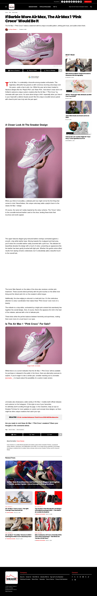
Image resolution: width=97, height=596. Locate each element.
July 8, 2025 (68, 98)
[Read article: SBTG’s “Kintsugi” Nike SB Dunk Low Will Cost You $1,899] (79, 86)
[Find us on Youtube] (72, 1)
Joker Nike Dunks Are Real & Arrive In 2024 (77, 116)
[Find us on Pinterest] (69, 1)
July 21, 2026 (17, 512)
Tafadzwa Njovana (11, 538)
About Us (22, 577)
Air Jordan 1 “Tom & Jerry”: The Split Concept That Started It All (16, 509)
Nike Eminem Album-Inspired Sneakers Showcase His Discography (78, 74)
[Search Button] (91, 6)
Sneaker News (33, 6)
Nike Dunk (69, 91)
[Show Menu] (6, 6)
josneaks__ (9, 378)
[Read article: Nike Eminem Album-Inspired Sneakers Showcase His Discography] (79, 65)
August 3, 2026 (21, 486)
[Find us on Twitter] (64, 1)
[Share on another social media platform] (60, 70)
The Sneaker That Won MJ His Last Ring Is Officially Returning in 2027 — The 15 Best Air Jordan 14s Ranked (48, 510)
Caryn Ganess (13, 29)
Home (6, 12)
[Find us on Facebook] (62, 1)
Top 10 (55, 6)
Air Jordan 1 (10, 479)
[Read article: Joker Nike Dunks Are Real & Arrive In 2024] (79, 107)
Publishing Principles (25, 579)
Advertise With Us (44, 577)
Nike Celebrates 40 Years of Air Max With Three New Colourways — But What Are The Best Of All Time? (48, 536)
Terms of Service (50, 579)
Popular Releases (45, 6)
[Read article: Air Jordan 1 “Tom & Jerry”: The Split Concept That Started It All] (19, 498)
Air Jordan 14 (39, 506)
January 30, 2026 (70, 77)
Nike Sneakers (20, 429)
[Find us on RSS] (74, 1)
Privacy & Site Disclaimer (61, 579)
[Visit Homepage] (11, 6)
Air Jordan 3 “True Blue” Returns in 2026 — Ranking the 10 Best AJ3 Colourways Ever (18, 535)
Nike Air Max (14, 12)
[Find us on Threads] (79, 1)
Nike (10, 12)
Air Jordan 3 (9, 532)
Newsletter (88, 1)
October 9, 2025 (22, 29)
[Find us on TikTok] (76, 1)
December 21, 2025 (70, 140)
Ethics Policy (35, 579)
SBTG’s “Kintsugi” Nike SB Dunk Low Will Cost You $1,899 (78, 95)
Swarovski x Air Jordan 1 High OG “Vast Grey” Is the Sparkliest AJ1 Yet (78, 137)
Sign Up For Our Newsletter (56, 577)
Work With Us (36, 577)
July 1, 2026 (49, 540)
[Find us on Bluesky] (81, 1)
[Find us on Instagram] (67, 1)
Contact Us (28, 577)
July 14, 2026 (49, 514)
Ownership (42, 579)
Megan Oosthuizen (12, 486)
